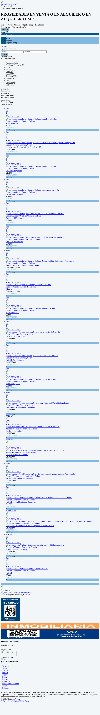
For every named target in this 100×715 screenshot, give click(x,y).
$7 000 (11, 577)
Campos (5, 675)
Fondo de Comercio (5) (15, 65)
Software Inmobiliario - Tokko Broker (15, 701)
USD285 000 (11, 364)
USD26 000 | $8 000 (14, 411)
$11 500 (11, 128)
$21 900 (11, 175)
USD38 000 (11, 459)
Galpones (5, 688)
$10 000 (11, 388)
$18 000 (11, 199)
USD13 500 (11, 530)
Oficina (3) (10, 78)
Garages (5, 677)
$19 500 (11, 246)
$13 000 (11, 222)
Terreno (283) (11, 76)
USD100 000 (11, 482)
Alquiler (17, 25)
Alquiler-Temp (27, 25)
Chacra (5, 686)
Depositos (6, 681)
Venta (9, 25)
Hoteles (5, 679)
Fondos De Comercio (10, 684)
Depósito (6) (10, 83)
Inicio (3, 25)
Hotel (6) (9, 72)
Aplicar (4, 54)
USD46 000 (10, 340)
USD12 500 (11, 553)
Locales (5, 673)
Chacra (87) (10, 80)
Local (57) (10, 67)
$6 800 (11, 317)
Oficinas (5, 670)
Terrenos (5, 666)
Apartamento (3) (12, 63)
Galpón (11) (10, 85)
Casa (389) (10, 74)
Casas (4, 668)
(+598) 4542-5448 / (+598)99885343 (17, 592)
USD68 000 (11, 151)
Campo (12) (10, 69)
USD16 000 (11, 435)
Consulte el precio (13, 270)
